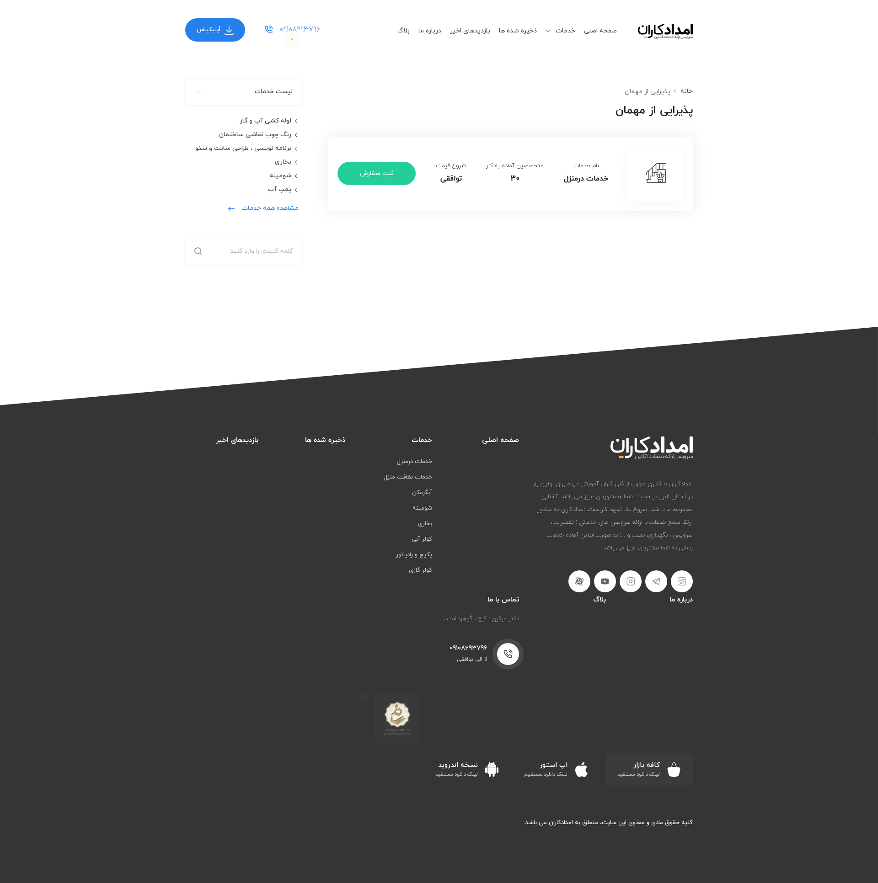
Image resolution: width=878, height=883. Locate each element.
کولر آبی (422, 539)
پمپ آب (279, 189)
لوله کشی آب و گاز (265, 121)
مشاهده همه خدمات (270, 208)
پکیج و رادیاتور (414, 555)
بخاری (283, 162)
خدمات (564, 31)
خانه (686, 91)
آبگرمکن (422, 493)
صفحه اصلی (600, 31)
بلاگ (403, 31)
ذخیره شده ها (518, 31)
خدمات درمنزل (414, 461)
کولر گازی (420, 570)
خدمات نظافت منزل (408, 477)
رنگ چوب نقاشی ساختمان (255, 134)
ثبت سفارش (377, 173)
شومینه (280, 175)
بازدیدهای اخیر (470, 31)
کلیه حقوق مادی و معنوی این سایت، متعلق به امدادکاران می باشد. (608, 823)
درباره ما (429, 31)
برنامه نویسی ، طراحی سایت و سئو (243, 148)
